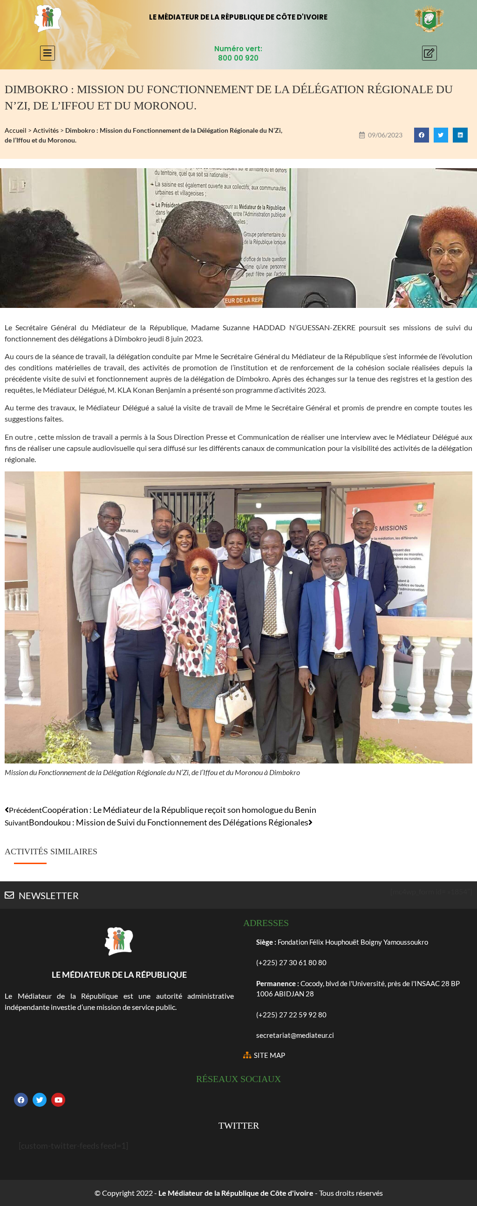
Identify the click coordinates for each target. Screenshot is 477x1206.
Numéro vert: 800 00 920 (238, 53)
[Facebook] (21, 1100)
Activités (46, 130)
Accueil (16, 130)
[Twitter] (40, 1100)
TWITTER (238, 1125)
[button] (421, 135)
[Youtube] (58, 1100)
